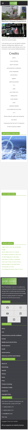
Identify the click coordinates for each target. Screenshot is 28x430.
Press (3, 380)
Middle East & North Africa (9, 342)
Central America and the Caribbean (12, 335)
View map (4, 417)
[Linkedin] (20, 314)
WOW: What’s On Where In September (11, 259)
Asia (3, 332)
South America (6, 352)
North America (6, 345)
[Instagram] (20, 308)
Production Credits (7, 387)
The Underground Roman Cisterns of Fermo (12, 269)
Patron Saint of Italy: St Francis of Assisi (11, 262)
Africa (3, 328)
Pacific (3, 349)
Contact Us (5, 391)
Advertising (5, 367)
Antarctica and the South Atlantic (11, 356)
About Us (4, 363)
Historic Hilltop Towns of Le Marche (10, 252)
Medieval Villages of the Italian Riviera (11, 264)
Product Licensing (7, 384)
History (4, 374)
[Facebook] (7, 308)
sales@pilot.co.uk (7, 413)
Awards (4, 370)
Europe (4, 339)
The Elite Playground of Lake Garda (10, 257)
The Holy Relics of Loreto (8, 266)
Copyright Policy (6, 394)
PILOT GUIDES (14, 421)
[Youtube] (7, 314)
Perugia (3, 249)
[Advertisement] (14, 176)
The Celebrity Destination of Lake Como (11, 254)
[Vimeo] (14, 319)
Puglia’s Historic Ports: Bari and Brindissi (11, 247)
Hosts (3, 377)
